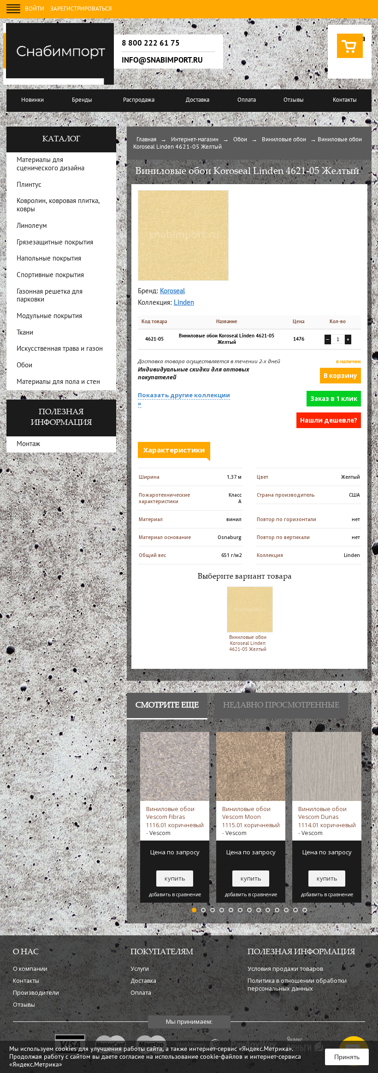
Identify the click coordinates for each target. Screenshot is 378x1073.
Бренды (82, 100)
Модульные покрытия (49, 316)
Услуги (139, 969)
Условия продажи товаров (285, 969)
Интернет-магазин (195, 140)
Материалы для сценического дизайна (50, 164)
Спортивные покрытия (50, 275)
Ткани (25, 333)
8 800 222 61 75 (151, 43)
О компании (30, 969)
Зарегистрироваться (81, 9)
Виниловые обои (284, 140)
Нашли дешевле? (328, 420)
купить (175, 878)
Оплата (246, 100)
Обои (240, 140)
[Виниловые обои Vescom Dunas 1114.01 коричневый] (326, 736)
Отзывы (294, 100)
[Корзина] (350, 57)
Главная (146, 140)
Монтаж (28, 444)
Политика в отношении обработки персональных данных (297, 984)
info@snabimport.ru (162, 60)
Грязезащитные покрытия (55, 243)
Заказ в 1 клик (333, 398)
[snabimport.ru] (60, 83)
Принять (347, 1057)
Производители (36, 993)
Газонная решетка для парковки (50, 296)
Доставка (197, 100)
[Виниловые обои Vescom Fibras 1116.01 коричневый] (174, 736)
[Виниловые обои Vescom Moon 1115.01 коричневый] (250, 736)
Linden (184, 303)
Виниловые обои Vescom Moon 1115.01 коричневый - (251, 820)
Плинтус (29, 185)
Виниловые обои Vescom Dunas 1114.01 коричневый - (327, 820)
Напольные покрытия (49, 259)
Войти (34, 9)
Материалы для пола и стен (58, 382)
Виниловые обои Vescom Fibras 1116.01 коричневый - (175, 820)
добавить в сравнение (175, 895)
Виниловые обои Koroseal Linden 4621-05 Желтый (247, 643)
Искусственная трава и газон (60, 349)
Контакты (345, 100)
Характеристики (174, 449)
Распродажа (138, 100)
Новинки (32, 100)
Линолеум (32, 226)
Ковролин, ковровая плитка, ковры (58, 205)
